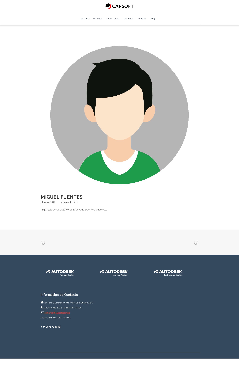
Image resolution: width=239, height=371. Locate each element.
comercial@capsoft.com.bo (57, 312)
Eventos (129, 18)
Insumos (97, 18)
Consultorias (113, 18)
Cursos (84, 18)
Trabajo (142, 18)
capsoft (67, 202)
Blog (153, 18)
